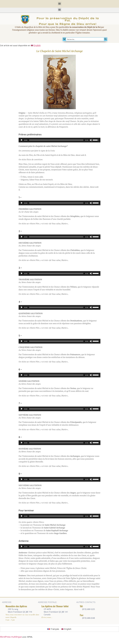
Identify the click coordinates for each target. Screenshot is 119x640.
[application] (59, 140)
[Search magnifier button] (105, 39)
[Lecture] (21, 140)
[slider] (56, 140)
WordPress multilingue (11, 637)
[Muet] (91, 140)
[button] (59, 3)
